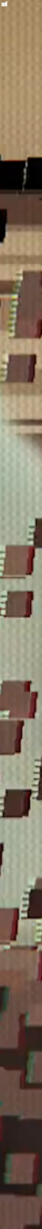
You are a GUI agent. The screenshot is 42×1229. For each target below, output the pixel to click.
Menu (38, 4)
